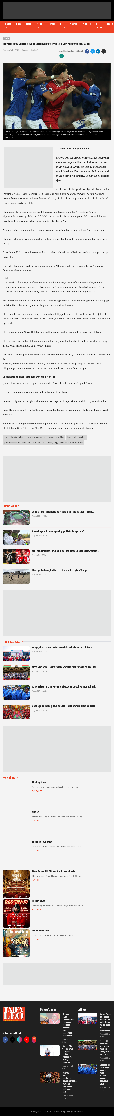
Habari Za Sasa (11, 642)
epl (5, 437)
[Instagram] (34, 1039)
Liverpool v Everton (76, 437)
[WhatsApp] (61, 56)
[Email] (103, 51)
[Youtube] (26, 1039)
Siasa (19, 24)
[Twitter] (12, 1039)
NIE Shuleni (98, 26)
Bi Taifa (62, 26)
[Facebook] (87, 51)
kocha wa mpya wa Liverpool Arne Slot (46, 437)
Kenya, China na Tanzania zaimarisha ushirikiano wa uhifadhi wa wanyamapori (105, 1022)
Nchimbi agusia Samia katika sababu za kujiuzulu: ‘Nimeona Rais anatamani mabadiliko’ (68, 1025)
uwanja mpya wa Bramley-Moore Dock (65, 442)
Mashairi (74, 24)
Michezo (87, 24)
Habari (8, 24)
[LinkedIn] (98, 51)
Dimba (6, 38)
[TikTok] (19, 1039)
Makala (40, 24)
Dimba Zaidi (10, 506)
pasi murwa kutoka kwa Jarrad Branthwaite (24, 442)
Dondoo (52, 24)
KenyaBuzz (9, 777)
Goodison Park (17, 437)
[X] (92, 51)
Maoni (29, 24)
